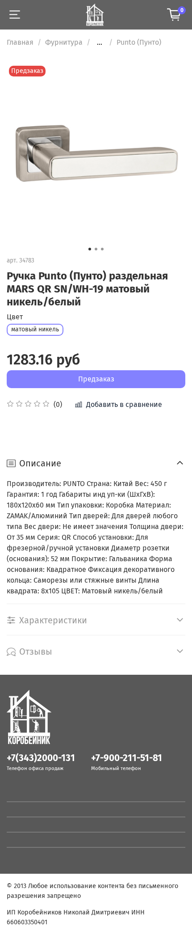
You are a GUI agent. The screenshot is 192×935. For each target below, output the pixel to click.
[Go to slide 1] (89, 249)
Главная (20, 42)
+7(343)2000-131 (41, 758)
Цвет (15, 317)
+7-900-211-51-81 (126, 758)
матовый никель (35, 329)
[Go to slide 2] (96, 249)
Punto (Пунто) (139, 42)
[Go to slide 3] (102, 249)
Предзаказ (96, 379)
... (99, 42)
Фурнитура (64, 42)
